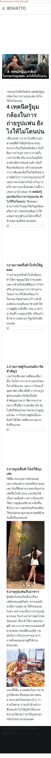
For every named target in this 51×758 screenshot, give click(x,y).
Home (11, 91)
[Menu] (3, 9)
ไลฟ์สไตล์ (21, 91)
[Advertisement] (25, 33)
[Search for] (47, 9)
